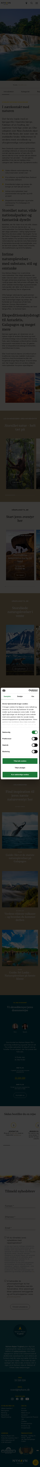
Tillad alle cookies (20, 761)
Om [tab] (32, 696)
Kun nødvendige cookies (20, 774)
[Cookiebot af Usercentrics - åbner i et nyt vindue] (29, 690)
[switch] (35, 738)
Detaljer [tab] (20, 696)
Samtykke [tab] (7, 696)
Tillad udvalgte (20, 768)
